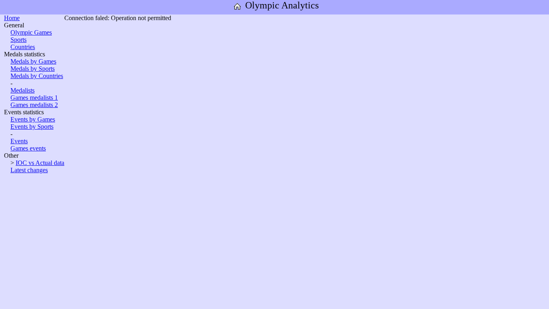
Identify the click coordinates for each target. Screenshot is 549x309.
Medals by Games (33, 61)
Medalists (22, 90)
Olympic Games (31, 32)
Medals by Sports (32, 68)
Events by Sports (31, 126)
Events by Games (32, 119)
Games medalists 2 (34, 104)
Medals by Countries (36, 75)
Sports (18, 39)
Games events (28, 148)
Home (12, 17)
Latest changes (29, 170)
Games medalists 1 (34, 97)
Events (19, 141)
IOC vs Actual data (40, 162)
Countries (22, 46)
